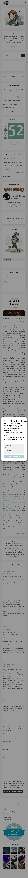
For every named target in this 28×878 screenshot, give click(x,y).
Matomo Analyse (10, 448)
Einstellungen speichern (14, 456)
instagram (8, 450)
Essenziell (8, 445)
